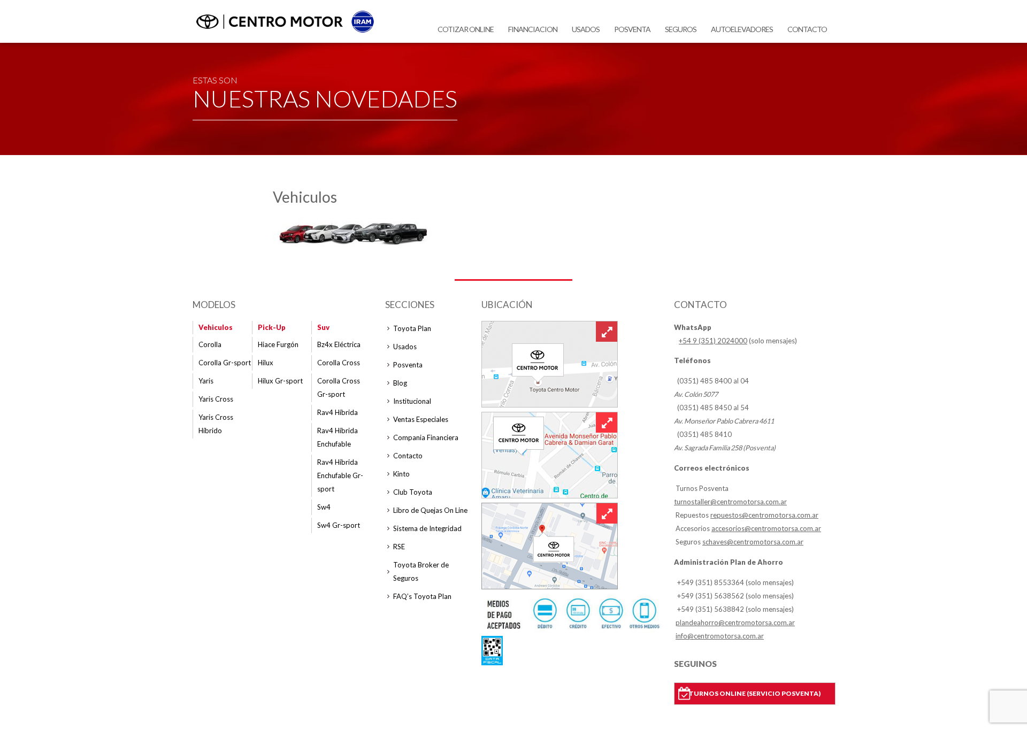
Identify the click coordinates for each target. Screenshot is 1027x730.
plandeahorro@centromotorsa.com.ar (735, 622)
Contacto (807, 29)
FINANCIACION (532, 29)
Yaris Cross (215, 399)
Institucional (412, 401)
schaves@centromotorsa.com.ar (752, 541)
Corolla (209, 344)
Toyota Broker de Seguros (421, 571)
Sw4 (324, 507)
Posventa (632, 29)
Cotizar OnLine (466, 29)
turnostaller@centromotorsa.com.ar (730, 501)
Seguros (680, 29)
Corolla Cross (338, 362)
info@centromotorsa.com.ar (720, 636)
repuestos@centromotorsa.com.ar (764, 515)
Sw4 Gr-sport (338, 525)
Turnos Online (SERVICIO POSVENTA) (755, 693)
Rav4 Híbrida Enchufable (337, 437)
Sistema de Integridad (427, 528)
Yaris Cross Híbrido (215, 424)
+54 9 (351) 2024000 (713, 340)
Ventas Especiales (420, 419)
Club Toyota (412, 492)
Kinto (401, 474)
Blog (400, 383)
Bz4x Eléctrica (339, 344)
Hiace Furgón (278, 344)
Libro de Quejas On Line (430, 510)
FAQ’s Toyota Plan (422, 596)
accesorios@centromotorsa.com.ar (766, 528)
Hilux (265, 362)
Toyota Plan (412, 328)
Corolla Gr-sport (224, 362)
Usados (586, 29)
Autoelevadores (742, 29)
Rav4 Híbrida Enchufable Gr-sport (340, 475)
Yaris (205, 380)
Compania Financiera (425, 437)
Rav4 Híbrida (337, 412)
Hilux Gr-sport (280, 380)
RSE (399, 546)
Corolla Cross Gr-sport (338, 387)
